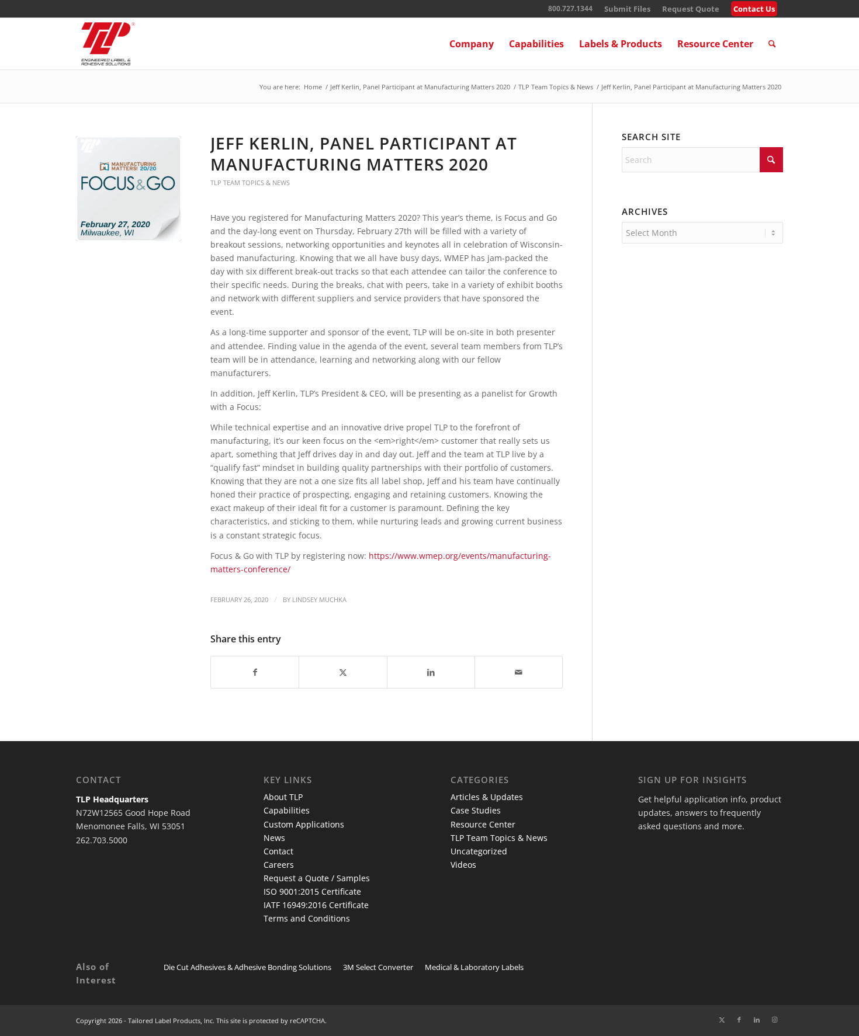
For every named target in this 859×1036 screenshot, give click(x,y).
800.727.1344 (570, 8)
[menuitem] (627, 9)
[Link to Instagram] (774, 1019)
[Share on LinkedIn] (430, 672)
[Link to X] (721, 1019)
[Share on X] (342, 672)
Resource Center (483, 824)
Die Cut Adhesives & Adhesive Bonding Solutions (247, 967)
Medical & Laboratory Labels (474, 967)
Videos (463, 864)
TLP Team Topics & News (250, 182)
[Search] (772, 43)
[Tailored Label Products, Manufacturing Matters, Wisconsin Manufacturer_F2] (128, 188)
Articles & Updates (487, 796)
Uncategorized (479, 851)
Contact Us (754, 9)
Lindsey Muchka (319, 599)
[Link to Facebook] (739, 1019)
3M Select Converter (378, 967)
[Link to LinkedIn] (757, 1019)
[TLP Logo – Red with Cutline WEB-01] (108, 43)
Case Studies (476, 810)
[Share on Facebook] (255, 672)
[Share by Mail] (518, 672)
